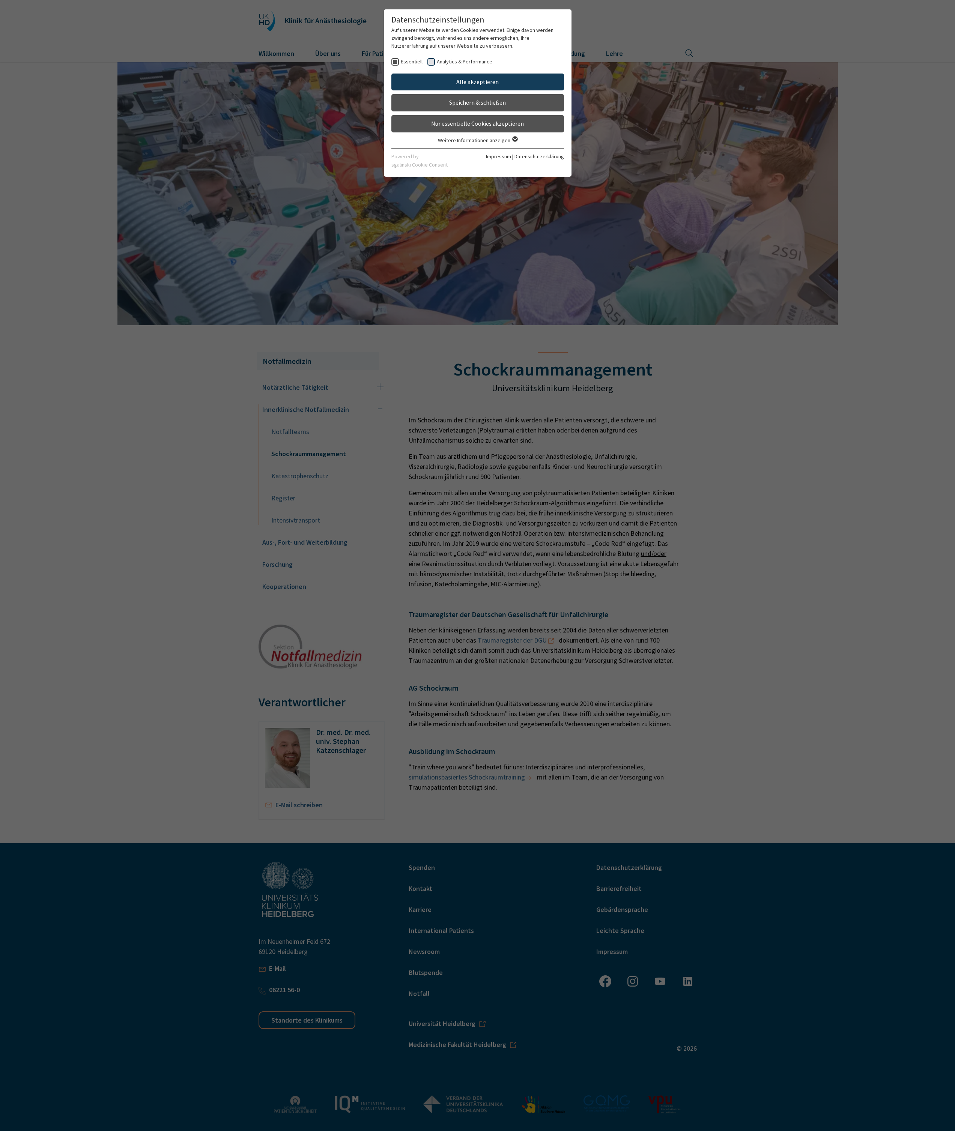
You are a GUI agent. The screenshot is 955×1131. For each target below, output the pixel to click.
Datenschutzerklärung (539, 156)
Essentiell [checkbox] (412, 61)
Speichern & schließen (477, 102)
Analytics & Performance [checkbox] (464, 61)
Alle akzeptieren (477, 82)
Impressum (498, 156)
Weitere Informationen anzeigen (474, 140)
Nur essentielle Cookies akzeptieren (477, 123)
